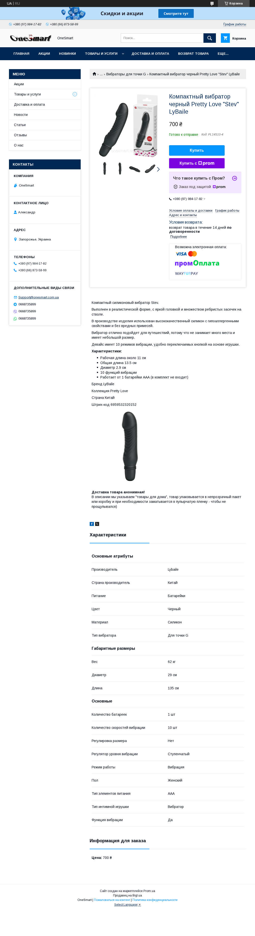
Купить (197, 150)
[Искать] (209, 38)
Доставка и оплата (150, 53)
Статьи (20, 125)
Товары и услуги (101, 53)
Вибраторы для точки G (126, 74)
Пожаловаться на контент (112, 900)
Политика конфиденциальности (155, 900)
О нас (18, 145)
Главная (21, 53)
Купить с (188, 163)
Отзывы (20, 135)
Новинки (67, 53)
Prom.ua (149, 891)
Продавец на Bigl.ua (127, 895)
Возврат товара (193, 53)
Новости (21, 115)
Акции (44, 53)
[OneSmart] (30, 41)
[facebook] (92, 525)
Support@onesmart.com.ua (38, 297)
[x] (97, 525)
